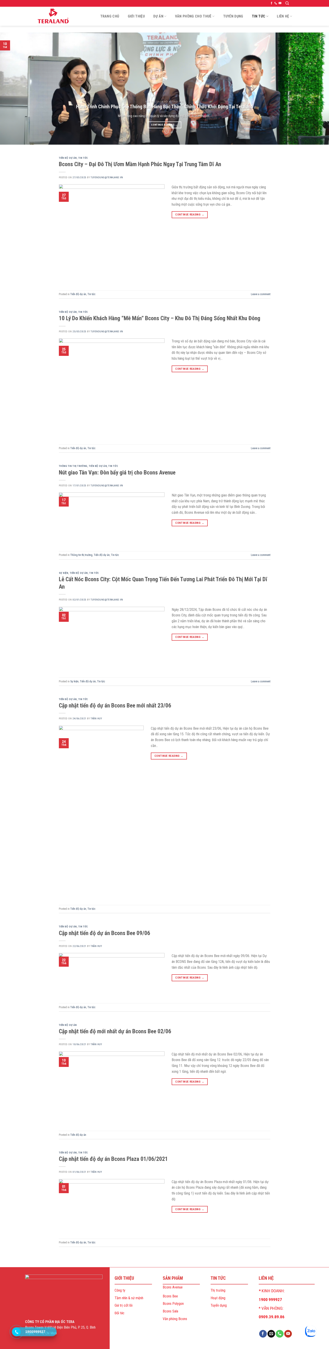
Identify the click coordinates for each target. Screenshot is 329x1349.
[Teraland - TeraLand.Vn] (54, 16)
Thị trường (218, 1290)
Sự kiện (63, 573)
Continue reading (164, 124)
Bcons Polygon (173, 1303)
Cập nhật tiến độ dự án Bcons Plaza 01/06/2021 (113, 1158)
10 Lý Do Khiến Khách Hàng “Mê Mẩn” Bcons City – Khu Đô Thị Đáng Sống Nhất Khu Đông (159, 318)
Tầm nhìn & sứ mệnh (129, 1298)
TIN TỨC (258, 16)
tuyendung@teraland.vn (107, 177)
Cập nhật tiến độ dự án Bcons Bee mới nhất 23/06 (115, 705)
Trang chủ (109, 16)
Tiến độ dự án (68, 158)
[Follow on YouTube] (280, 3)
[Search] (287, 3)
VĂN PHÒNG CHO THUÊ (193, 16)
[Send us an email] (271, 1334)
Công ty (120, 1290)
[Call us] (275, 3)
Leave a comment (260, 294)
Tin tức (83, 158)
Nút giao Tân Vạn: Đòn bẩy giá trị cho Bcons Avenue (117, 472)
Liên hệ (283, 16)
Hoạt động (218, 1298)
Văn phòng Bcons (175, 1319)
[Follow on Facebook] (271, 3)
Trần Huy (96, 718)
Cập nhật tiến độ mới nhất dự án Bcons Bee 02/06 (115, 1031)
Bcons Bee (170, 1296)
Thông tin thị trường (73, 466)
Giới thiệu (136, 16)
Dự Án (158, 16)
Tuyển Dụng (233, 16)
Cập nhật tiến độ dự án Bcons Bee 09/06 (104, 933)
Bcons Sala (170, 1311)
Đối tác (119, 1313)
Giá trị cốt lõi (123, 1305)
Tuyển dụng (219, 1305)
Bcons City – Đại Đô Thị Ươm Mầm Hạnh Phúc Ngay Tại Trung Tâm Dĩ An (140, 164)
